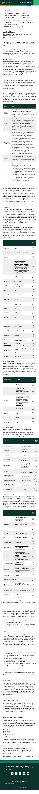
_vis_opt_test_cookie (22, 402)
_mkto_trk (25, 399)
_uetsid (21, 273)
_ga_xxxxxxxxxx (18, 271)
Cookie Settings (29, 784)
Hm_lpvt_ (16, 267)
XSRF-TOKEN (18, 533)
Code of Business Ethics (10, 15)
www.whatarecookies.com (11, 76)
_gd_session (24, 458)
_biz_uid (18, 396)
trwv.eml (21, 267)
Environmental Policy (9, 20)
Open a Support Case (21, 781)
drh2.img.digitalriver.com (9, 480)
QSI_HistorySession (20, 417)
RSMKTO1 (16, 248)
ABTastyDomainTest (20, 397)
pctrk (16, 547)
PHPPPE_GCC (24, 537)
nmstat (22, 403)
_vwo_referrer (19, 399)
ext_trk (30, 464)
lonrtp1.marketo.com (8, 285)
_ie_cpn (25, 267)
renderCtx (20, 547)
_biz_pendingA (19, 405)
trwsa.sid (21, 270)
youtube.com (6, 350)
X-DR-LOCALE (18, 567)
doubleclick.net (7, 326)
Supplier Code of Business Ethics (25, 22)
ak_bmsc (17, 555)
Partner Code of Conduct (24, 20)
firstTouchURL (17, 262)
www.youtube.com (8, 330)
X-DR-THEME (24, 449)
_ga (17, 402)
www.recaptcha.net (8, 489)
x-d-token (23, 393)
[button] (23, 3)
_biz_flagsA (26, 270)
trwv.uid (16, 270)
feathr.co (5, 308)
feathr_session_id (25, 252)
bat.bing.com (6, 299)
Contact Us (31, 768)
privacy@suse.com (30, 723)
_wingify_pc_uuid (20, 388)
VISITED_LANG (24, 467)
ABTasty (26, 396)
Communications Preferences (19, 768)
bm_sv (26, 559)
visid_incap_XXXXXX (20, 552)
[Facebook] (16, 773)
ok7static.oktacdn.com (9, 579)
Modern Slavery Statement (23, 766)
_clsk (24, 408)
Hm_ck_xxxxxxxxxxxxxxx (27, 472)
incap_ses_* (18, 558)
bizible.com (6, 276)
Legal (12, 766)
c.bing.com (6, 290)
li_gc (15, 257)
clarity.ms (6, 317)
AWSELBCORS (24, 451)
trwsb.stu (23, 262)
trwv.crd (20, 265)
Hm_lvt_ (21, 261)
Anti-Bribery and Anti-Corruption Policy (14, 13)
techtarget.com (7, 594)
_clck (24, 261)
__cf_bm (17, 528)
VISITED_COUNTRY (25, 463)
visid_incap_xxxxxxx (20, 559)
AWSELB (18, 393)
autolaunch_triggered (26, 446)
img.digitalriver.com (8, 590)
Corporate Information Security (26, 17)
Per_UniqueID (24, 464)
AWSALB (18, 384)
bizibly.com (6, 312)
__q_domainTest (25, 265)
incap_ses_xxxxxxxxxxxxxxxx (22, 556)
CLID (17, 413)
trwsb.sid (26, 264)
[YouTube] (12, 773)
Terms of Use (25, 27)
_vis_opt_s (18, 400)
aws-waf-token (17, 252)
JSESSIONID (18, 564)
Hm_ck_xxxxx (24, 471)
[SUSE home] (5, 2)
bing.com (6, 356)
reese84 (28, 570)
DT (23, 562)
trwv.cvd (16, 261)
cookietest (17, 524)
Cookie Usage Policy (9, 17)
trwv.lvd (16, 268)
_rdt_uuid (21, 268)
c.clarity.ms (6, 281)
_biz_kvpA (16, 264)
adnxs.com (6, 339)
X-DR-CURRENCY (22, 570)
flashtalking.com (7, 294)
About (7, 768)
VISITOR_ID (18, 568)
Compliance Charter (24, 15)
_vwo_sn (18, 403)
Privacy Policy (7, 10)
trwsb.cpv (25, 271)
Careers (8, 766)
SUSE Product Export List (10, 24)
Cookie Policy (23, 787)
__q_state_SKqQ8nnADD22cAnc (22, 553)
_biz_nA (22, 396)
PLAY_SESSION (24, 466)
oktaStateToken (18, 562)
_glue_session (25, 533)
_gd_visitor (23, 455)
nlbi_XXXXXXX (18, 542)
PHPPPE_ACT (18, 537)
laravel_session (24, 460)
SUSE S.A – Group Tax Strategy (12, 27)
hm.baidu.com (7, 303)
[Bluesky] (28, 773)
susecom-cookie (24, 524)
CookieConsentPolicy (20, 549)
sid (22, 564)
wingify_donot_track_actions (22, 391)
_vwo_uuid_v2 (19, 390)
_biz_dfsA (16, 273)
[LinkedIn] (24, 773)
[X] (20, 773)
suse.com (6, 321)
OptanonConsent (19, 519)
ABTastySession (24, 400)
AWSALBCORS (19, 408)
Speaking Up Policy (9, 22)
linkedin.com (6, 335)
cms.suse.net (6, 422)
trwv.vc (16, 265)
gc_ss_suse (24, 567)
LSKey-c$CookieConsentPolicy (22, 546)
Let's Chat (8, 769)
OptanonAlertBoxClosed (20, 517)
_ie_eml (21, 264)
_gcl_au (25, 268)
